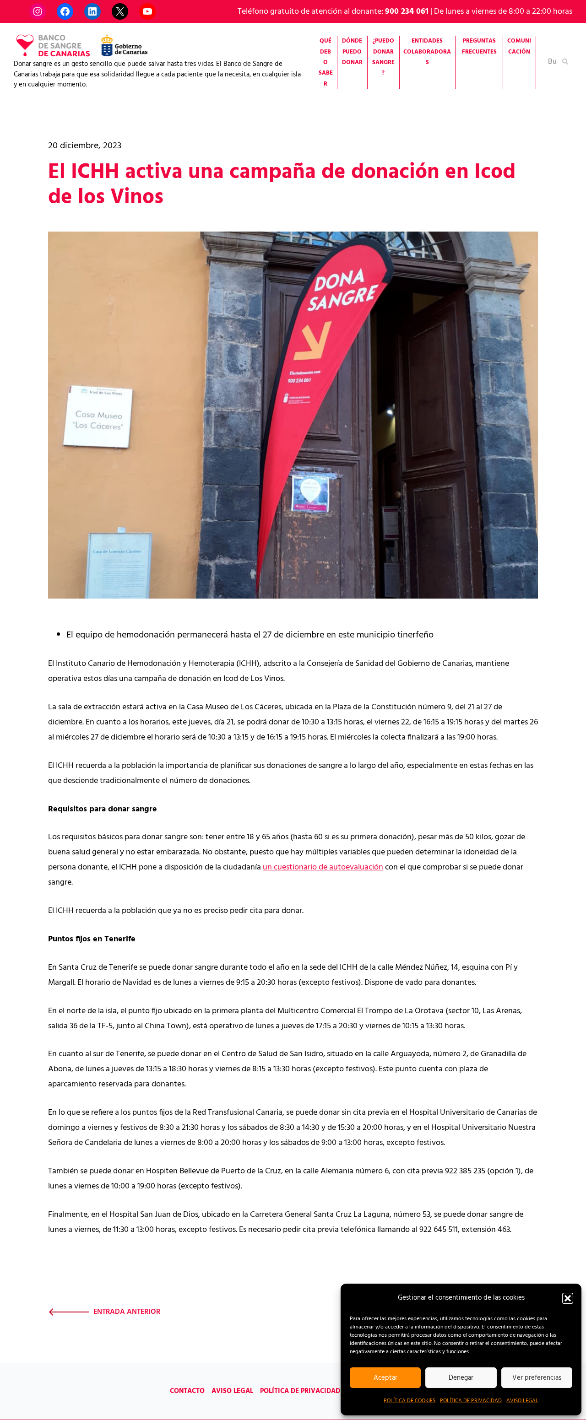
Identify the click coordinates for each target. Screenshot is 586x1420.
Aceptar (385, 1377)
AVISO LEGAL (522, 1400)
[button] (567, 1298)
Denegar (461, 1377)
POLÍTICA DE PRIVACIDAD (471, 1400)
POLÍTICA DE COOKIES (409, 1400)
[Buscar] (565, 61)
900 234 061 (407, 11)
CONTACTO (187, 1391)
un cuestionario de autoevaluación (323, 867)
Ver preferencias (536, 1377)
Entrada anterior (126, 1312)
